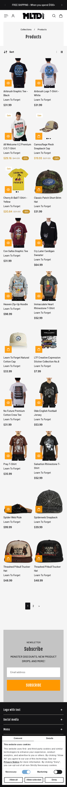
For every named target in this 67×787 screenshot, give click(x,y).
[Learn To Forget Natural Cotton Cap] (18, 339)
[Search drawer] (54, 16)
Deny (54, 780)
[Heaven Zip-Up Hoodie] (18, 286)
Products (42, 29)
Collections (26, 29)
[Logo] (33, 15)
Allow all (13, 780)
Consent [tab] (18, 738)
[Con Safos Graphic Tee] (18, 233)
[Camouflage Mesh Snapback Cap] (49, 126)
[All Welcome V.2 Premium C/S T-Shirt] (18, 126)
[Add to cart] (38, 136)
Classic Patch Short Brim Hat (47, 199)
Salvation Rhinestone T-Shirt (47, 465)
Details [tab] (49, 738)
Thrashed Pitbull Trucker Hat (16, 568)
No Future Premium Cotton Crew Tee (14, 412)
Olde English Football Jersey (45, 412)
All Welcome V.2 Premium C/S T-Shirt (17, 146)
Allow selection (33, 780)
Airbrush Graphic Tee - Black (15, 93)
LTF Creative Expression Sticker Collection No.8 (47, 359)
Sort (11, 51)
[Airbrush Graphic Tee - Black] (18, 73)
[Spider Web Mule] (18, 499)
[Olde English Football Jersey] (49, 393)
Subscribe (33, 685)
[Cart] (60, 16)
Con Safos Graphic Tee (15, 251)
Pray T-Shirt (9, 463)
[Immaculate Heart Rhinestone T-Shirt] (49, 286)
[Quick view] (8, 83)
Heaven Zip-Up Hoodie (15, 304)
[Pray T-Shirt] (18, 446)
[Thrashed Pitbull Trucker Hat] (18, 548)
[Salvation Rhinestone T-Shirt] (49, 446)
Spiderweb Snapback (46, 517)
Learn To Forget (11, 99)
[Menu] (6, 15)
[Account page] (13, 16)
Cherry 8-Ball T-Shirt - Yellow (15, 199)
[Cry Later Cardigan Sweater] (49, 233)
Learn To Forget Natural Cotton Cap (16, 359)
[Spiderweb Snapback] (49, 499)
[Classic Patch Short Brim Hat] (49, 179)
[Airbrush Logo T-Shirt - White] (49, 73)
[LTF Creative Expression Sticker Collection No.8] (49, 339)
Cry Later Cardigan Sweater (44, 252)
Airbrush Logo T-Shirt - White (46, 93)
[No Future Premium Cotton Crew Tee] (18, 393)
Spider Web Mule (12, 517)
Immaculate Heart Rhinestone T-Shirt (44, 306)
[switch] (58, 772)
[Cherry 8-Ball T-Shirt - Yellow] (18, 179)
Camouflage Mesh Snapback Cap (44, 146)
